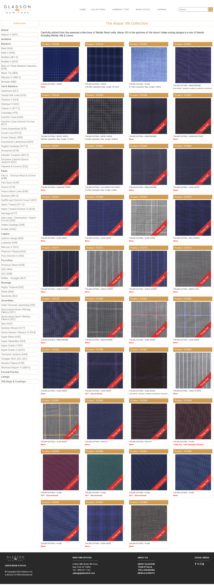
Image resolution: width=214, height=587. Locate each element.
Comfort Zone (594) (12, 117)
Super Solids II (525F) (13, 349)
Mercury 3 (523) (10, 247)
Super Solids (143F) (12, 345)
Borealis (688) (8, 81)
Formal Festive (10, 372)
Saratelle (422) (9, 296)
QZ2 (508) (6, 273)
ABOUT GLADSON (146, 564)
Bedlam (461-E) (9, 57)
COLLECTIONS (98, 9)
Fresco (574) (8, 187)
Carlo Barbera (9, 86)
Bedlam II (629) (9, 61)
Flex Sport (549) (10, 182)
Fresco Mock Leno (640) (14, 191)
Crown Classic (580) (12, 137)
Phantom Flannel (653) (13, 251)
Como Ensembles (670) (14, 128)
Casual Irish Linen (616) (13, 95)
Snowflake (7, 300)
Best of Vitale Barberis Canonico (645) (19, 67)
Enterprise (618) (10, 150)
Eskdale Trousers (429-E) (15, 155)
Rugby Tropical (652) (12, 287)
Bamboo (6, 43)
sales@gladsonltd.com (84, 573)
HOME (83, 9)
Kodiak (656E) (8, 229)
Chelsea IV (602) (10, 104)
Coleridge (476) (9, 112)
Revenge (6, 282)
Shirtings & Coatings (13, 381)
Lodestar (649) (9, 242)
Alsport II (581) (9, 34)
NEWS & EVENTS (146, 573)
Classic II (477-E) (10, 108)
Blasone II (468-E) (11, 77)
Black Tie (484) (9, 73)
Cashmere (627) (9, 90)
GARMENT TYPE (120, 9)
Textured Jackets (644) (14, 354)
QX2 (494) (6, 269)
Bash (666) (7, 48)
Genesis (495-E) (9, 195)
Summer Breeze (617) (13, 328)
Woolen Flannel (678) (12, 363)
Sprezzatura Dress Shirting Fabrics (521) (15, 311)
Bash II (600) (8, 52)
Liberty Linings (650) (12, 238)
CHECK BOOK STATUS (15, 565)
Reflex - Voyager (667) (13, 278)
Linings (5, 376)
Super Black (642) (11, 336)
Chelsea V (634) (9, 99)
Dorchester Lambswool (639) (17, 141)
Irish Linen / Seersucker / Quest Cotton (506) (18, 219)
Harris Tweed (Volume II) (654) (18, 208)
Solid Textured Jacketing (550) (18, 305)
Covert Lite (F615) (11, 133)
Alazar (5, 30)
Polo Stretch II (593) (12, 255)
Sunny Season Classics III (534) (18, 332)
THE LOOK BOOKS (146, 570)
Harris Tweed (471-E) (13, 204)
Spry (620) (7, 323)
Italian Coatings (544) (13, 224)
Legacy (5, 233)
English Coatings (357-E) (14, 146)
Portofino (7, 260)
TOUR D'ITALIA (145, 567)
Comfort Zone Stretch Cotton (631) (17, 123)
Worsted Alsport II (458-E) (15, 367)
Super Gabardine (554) (13, 341)
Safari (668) (7, 291)
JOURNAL (162, 9)
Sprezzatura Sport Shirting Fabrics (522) (15, 318)
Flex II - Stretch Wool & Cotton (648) (18, 177)
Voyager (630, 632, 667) (14, 358)
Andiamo (6, 39)
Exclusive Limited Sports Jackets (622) (15, 161)
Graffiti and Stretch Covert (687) (19, 200)
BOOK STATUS (143, 9)
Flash (4, 171)
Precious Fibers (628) (13, 264)
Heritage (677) (9, 213)
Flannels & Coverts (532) (14, 166)
